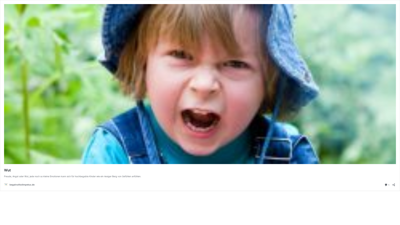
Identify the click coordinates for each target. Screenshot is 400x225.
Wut (7, 170)
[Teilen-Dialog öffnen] (394, 183)
